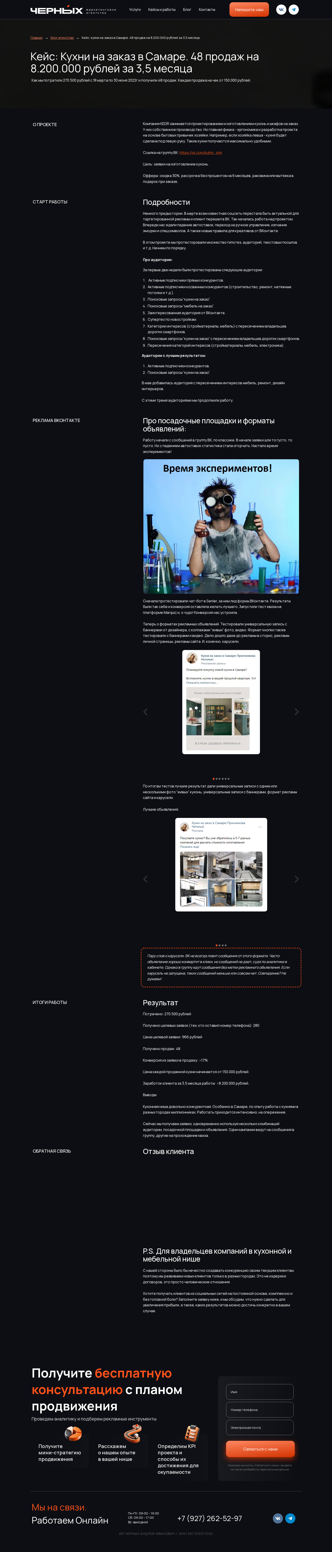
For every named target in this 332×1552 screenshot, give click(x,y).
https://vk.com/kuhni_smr (201, 152)
